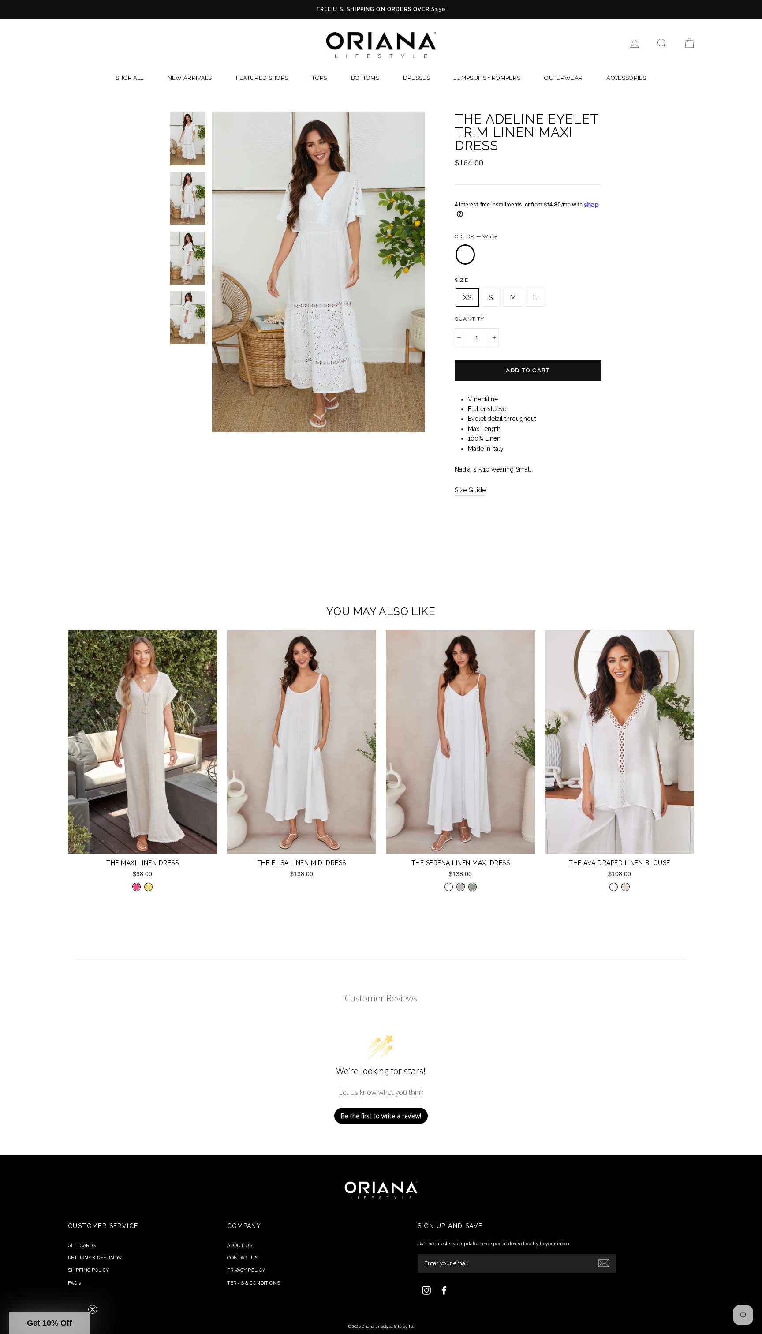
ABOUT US (239, 1245)
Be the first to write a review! (381, 1116)
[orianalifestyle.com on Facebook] (444, 1290)
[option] (381, 9)
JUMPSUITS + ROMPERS (487, 78)
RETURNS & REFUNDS (94, 1258)
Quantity (470, 319)
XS (467, 297)
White (465, 254)
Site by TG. (404, 1326)
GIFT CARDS (82, 1245)
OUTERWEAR (563, 78)
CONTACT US (242, 1258)
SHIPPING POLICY (88, 1270)
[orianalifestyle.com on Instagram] (426, 1290)
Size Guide (470, 490)
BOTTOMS (365, 78)
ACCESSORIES (626, 78)
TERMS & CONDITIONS (253, 1283)
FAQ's (74, 1283)
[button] (49, 1323)
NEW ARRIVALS (190, 78)
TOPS (319, 78)
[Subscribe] (603, 1262)
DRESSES (416, 78)
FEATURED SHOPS (262, 78)
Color (476, 236)
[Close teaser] (92, 1309)
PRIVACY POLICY (246, 1270)
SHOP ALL (130, 78)
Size (461, 280)
